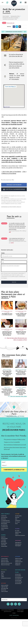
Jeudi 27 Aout (3, 544)
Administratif (3, 589)
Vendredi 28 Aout (4, 546)
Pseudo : (3, 253)
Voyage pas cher (18, 560)
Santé (2, 573)
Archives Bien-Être (18, 578)
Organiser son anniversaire (20, 535)
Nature (16, 523)
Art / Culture (17, 522)
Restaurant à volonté (5, 561)
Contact (2, 529)
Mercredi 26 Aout (4, 543)
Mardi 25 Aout (3, 541)
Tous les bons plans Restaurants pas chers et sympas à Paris (16, 339)
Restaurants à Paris (15, 16)
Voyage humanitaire (18, 561)
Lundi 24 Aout (3, 540)
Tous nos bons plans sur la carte (15, 416)
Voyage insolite (17, 563)
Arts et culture (7, 369)
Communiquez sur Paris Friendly (7, 609)
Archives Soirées (18, 575)
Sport (16, 518)
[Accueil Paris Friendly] (14, 3)
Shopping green (18, 545)
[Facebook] (14, 26)
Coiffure (2, 576)
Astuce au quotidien (4, 585)
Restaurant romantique (5, 564)
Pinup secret (14, 617)
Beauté (2, 575)
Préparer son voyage (18, 558)
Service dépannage (4, 588)
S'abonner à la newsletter (14, 470)
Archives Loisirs (18, 574)
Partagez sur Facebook (14, 185)
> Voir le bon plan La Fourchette (11, 171)
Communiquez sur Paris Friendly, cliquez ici (11, 206)
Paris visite (7, 387)
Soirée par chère (18, 532)
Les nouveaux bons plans (5, 522)
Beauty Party (3, 518)
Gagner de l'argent (4, 586)
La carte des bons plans (5, 520)
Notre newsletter (4, 523)
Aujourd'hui (3, 536)
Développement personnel (6, 578)
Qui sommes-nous (4, 525)
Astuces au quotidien (21, 369)
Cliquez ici (6, 197)
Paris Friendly (6, 16)
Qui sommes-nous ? (7, 611)
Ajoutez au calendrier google (15, 189)
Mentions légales (20, 611)
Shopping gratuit (18, 542)
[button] (7, 2)
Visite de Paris (17, 520)
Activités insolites (18, 515)
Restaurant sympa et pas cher (6, 563)
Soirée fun (17, 533)
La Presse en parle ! (20, 609)
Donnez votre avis (10, 22)
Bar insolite (17, 530)
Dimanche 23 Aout (4, 538)
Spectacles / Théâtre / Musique (21, 388)
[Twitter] (17, 26)
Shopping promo (18, 544)
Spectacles (17, 517)
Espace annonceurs (4, 528)
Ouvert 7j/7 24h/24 (4, 591)
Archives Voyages (18, 580)
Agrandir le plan (7, 106)
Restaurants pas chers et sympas (10, 17)
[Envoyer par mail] (20, 26)
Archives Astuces (18, 583)
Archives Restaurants (19, 577)
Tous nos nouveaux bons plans (18, 396)
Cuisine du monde (4, 558)
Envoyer (14, 282)
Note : (2, 259)
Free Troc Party (3, 515)
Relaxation (3, 571)
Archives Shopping (18, 582)
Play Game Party (4, 517)
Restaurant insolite (4, 560)
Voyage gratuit (17, 564)
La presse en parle (4, 526)
